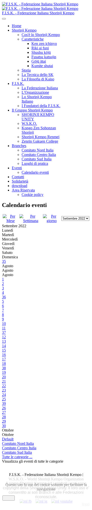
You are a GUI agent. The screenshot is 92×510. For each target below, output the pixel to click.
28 (4, 417)
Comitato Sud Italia (37, 159)
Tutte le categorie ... (17, 457)
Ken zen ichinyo (44, 43)
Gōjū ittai (38, 61)
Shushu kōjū (41, 52)
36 (4, 297)
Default (7, 439)
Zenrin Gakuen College (40, 141)
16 (4, 355)
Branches (19, 146)
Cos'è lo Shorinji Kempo (41, 35)
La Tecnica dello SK (37, 75)
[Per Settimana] (30, 221)
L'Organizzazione (35, 92)
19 (4, 372)
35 (4, 261)
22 (4, 386)
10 (4, 323)
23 (4, 390)
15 (4, 350)
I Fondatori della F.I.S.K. (41, 106)
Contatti (18, 177)
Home (16, 26)
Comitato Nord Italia (37, 150)
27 (4, 412)
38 (4, 368)
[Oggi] (51, 221)
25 (4, 399)
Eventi (17, 168)
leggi (86, 504)
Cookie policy (32, 194)
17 (4, 359)
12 (4, 337)
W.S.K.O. (29, 123)
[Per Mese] (10, 221)
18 (4, 363)
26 (4, 408)
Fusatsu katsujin (43, 57)
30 (4, 426)
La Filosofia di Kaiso (38, 79)
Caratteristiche (33, 39)
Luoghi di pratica (35, 163)
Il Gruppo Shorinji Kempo (32, 110)
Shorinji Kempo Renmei (40, 137)
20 (4, 377)
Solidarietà (20, 181)
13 (4, 341)
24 (4, 395)
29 (4, 421)
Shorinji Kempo (24, 30)
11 (4, 328)
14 (4, 346)
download (19, 186)
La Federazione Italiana (40, 88)
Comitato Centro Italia (39, 154)
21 (4, 381)
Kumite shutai (42, 66)
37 (4, 332)
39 (4, 403)
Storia (26, 70)
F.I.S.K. (18, 83)
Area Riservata (23, 190)
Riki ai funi (40, 48)
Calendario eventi (35, 172)
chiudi (8, 498)
